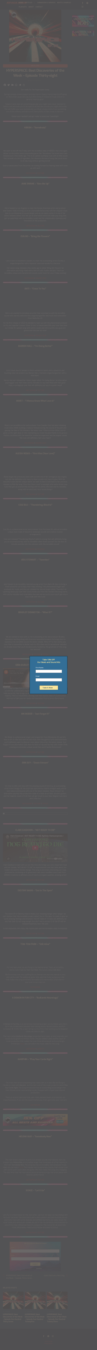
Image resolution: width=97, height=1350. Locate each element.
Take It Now (48, 688)
